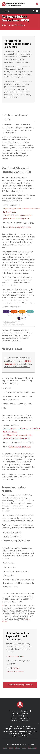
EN (34, 11)
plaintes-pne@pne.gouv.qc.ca (19, 227)
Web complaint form (15, 656)
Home (5, 748)
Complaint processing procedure (20, 685)
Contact (11, 748)
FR (37, 11)
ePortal (17, 748)
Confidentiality (32, 748)
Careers (24, 748)
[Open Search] (37, 4)
